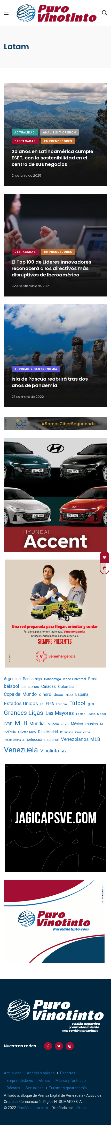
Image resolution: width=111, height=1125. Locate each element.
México (77, 724)
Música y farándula (71, 1080)
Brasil (92, 679)
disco (58, 694)
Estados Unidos (21, 703)
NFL (102, 724)
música (91, 724)
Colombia (66, 686)
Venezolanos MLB (80, 739)
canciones (30, 687)
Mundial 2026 (58, 724)
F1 (41, 704)
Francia (61, 704)
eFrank (80, 1108)
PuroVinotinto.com (33, 1108)
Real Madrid (48, 732)
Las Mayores (59, 713)
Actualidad (24, 132)
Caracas (48, 686)
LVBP (8, 724)
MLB (21, 723)
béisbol (11, 686)
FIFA (50, 703)
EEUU (69, 695)
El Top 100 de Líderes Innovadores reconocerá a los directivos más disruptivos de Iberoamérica (51, 268)
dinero (45, 694)
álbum (65, 751)
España (81, 694)
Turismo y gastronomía (35, 369)
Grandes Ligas (23, 712)
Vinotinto (49, 750)
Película (10, 732)
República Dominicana (75, 732)
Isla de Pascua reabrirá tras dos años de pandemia (50, 382)
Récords (13, 1088)
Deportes (67, 1073)
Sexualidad (35, 1088)
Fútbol (77, 703)
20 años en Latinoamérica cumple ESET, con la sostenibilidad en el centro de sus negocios (52, 157)
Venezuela (21, 749)
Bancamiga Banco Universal (65, 679)
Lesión (80, 714)
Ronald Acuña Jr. (14, 740)
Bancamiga (32, 679)
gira (91, 703)
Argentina (12, 678)
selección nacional (43, 739)
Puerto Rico (27, 732)
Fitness (44, 1080)
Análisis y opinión (59, 132)
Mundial (37, 723)
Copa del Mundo (20, 694)
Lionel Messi (97, 714)
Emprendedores (58, 141)
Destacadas (25, 141)
